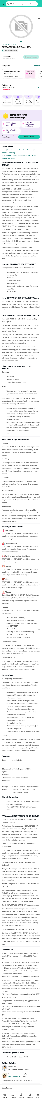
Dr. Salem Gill (14, 1077)
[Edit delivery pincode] (38, 87)
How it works (12, 150)
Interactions (17, 155)
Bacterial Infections (11, 50)
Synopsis (26, 155)
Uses (4, 150)
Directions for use (26, 150)
